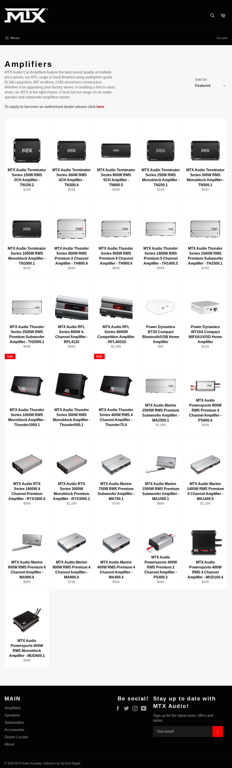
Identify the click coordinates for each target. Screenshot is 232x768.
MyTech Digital (70, 763)
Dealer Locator (16, 737)
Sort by (201, 79)
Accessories (14, 730)
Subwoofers (14, 722)
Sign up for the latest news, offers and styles (183, 718)
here (100, 107)
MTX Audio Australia (28, 763)
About (9, 744)
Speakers (12, 715)
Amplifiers (13, 708)
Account (222, 38)
